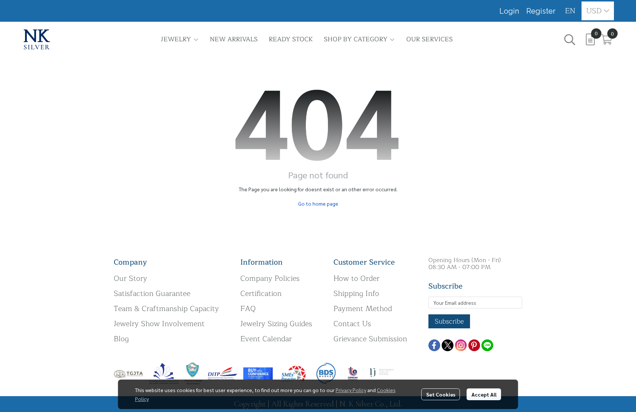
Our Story (130, 278)
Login (509, 11)
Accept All (484, 394)
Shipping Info (356, 293)
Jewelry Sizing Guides (276, 324)
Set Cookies (440, 394)
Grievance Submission (370, 339)
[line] (487, 345)
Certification (261, 293)
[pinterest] (474, 345)
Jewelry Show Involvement (159, 324)
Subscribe (449, 321)
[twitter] (447, 345)
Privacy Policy (351, 390)
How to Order (356, 278)
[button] (570, 10)
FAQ (248, 309)
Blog (121, 339)
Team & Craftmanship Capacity (166, 309)
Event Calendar (266, 339)
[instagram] (461, 345)
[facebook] (434, 345)
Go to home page (318, 203)
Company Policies (270, 278)
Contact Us (352, 324)
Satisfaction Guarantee (152, 293)
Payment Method (362, 309)
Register (540, 11)
